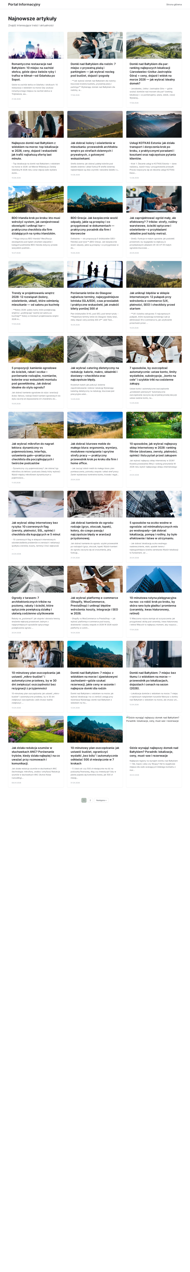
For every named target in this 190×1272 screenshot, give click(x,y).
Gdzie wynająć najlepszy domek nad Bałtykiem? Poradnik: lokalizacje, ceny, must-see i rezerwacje (154, 751)
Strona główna (174, 4)
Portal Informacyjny (24, 4)
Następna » (101, 800)
